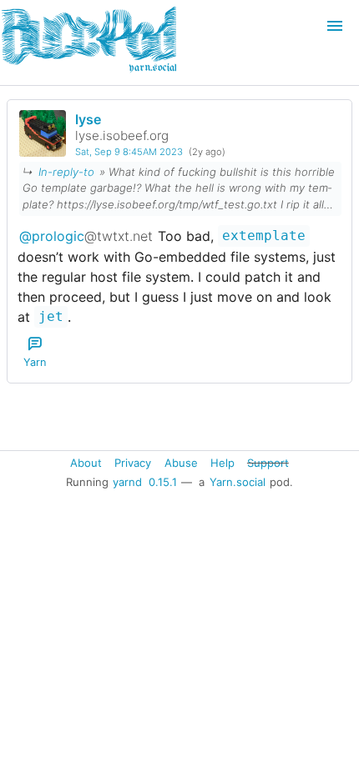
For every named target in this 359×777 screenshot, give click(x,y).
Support (268, 462)
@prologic (86, 236)
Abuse (181, 462)
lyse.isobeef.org (122, 135)
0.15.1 (163, 482)
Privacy (132, 462)
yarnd (127, 482)
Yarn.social (237, 482)
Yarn (34, 362)
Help (222, 462)
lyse (88, 119)
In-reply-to (66, 171)
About (86, 462)
